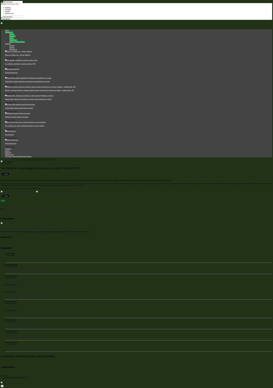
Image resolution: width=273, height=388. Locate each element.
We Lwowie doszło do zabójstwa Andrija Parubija (24, 281)
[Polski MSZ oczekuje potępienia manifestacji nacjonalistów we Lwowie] (28, 78)
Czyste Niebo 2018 (17, 209)
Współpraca (13, 40)
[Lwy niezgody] (10, 131)
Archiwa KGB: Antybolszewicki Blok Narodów (19, 108)
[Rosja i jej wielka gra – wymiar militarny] (18, 51)
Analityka (8, 44)
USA (52, 209)
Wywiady (8, 149)
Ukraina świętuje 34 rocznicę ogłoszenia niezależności (27, 325)
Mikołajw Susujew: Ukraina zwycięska (16, 117)
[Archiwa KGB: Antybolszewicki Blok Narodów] (20, 104)
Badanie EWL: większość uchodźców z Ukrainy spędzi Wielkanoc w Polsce (28, 99)
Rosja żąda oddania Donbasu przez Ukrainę (23, 336)
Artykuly (12, 46)
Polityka (11, 34)
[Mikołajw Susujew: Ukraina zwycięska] (17, 113)
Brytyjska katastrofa (11, 73)
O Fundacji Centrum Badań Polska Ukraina (18, 156)
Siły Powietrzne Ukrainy (37, 209)
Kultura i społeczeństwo (17, 42)
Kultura (7, 151)
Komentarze (13, 49)
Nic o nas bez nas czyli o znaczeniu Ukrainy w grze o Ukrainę (24, 126)
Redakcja (8, 7)
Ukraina (48, 209)
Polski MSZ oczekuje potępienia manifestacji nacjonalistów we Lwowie (27, 81)
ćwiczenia (7, 209)
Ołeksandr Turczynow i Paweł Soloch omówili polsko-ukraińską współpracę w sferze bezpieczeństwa (36, 214)
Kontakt (7, 11)
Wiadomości (9, 32)
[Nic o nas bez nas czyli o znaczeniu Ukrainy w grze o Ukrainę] (25, 122)
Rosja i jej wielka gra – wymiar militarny (17, 55)
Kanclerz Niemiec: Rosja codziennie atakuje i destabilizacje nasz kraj (32, 288)
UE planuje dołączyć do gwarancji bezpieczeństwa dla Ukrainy (30, 307)
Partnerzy (8, 9)
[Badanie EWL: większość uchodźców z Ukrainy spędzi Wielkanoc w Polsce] (29, 96)
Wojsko (11, 38)
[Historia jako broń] (11, 140)
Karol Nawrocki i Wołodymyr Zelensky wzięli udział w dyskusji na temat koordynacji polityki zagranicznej (47, 314)
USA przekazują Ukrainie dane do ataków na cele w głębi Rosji (30, 296)
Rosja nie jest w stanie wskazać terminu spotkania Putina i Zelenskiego (33, 347)
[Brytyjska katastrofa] (12, 69)
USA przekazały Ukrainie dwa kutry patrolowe (19, 212)
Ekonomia (12, 36)
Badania (11, 48)
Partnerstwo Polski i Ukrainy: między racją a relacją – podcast (33, 227)
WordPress (13, 376)
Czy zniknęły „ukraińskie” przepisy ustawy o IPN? (20, 64)
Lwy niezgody (9, 135)
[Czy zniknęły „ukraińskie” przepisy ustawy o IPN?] (21, 60)
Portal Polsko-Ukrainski (26, 376)
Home (7, 30)
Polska (27, 209)
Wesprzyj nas (9, 13)
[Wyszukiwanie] (2, 2)
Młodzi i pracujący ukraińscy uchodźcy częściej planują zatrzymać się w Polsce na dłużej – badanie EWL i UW (39, 90)
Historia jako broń (10, 143)
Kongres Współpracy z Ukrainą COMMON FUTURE (25, 270)
